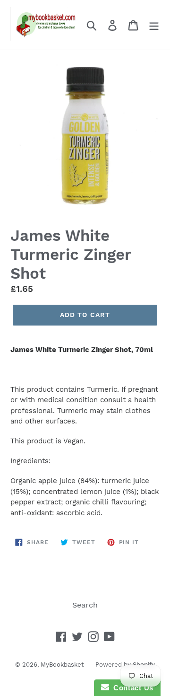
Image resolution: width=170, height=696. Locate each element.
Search (85, 604)
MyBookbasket (62, 664)
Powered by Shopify (125, 664)
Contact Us (131, 688)
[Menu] (154, 24)
